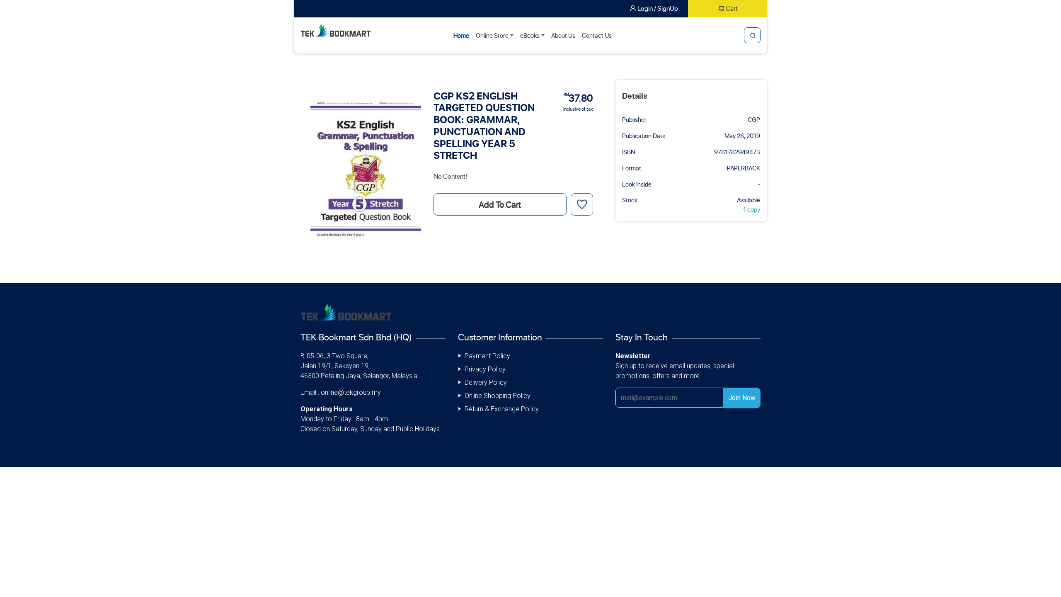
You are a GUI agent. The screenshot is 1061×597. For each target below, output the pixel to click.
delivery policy (486, 382)
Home (461, 35)
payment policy (487, 356)
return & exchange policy (502, 409)
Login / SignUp (657, 8)
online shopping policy (497, 396)
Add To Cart (500, 204)
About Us (563, 35)
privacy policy (485, 369)
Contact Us (597, 35)
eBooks (530, 35)
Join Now (742, 398)
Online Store (492, 35)
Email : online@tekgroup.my (340, 392)
